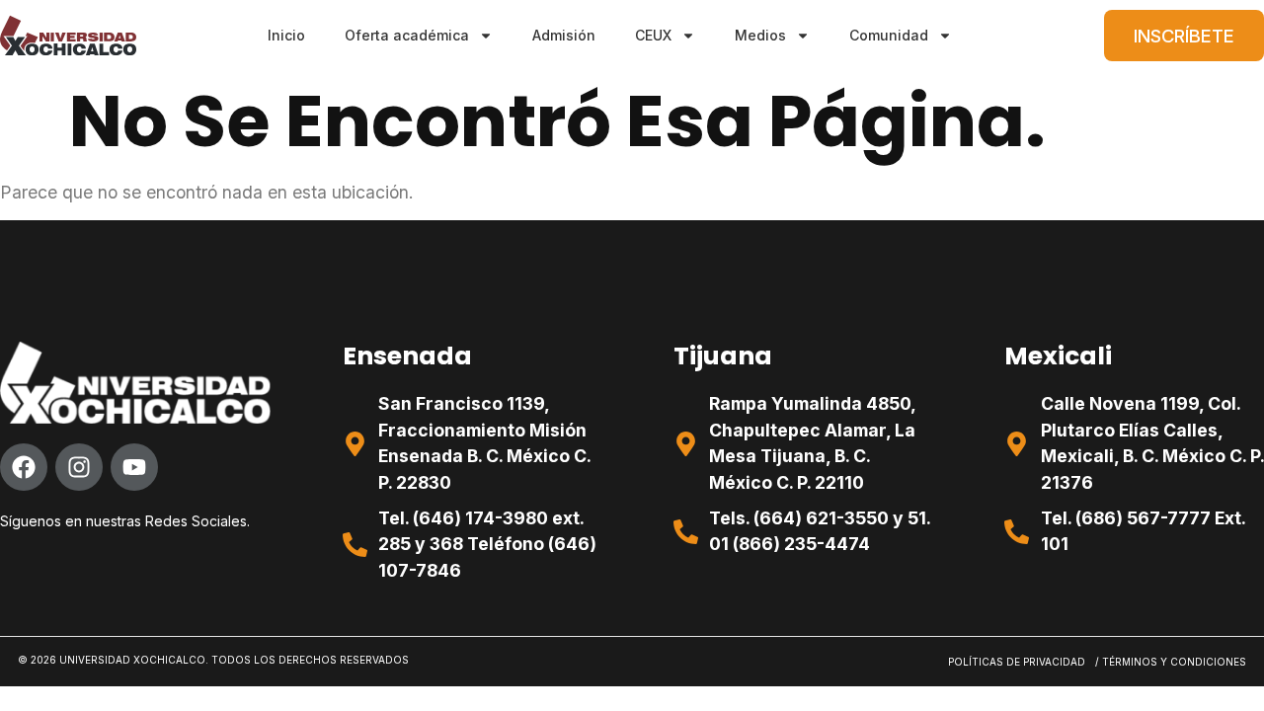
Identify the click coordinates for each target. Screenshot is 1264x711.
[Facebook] (23, 467)
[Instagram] (79, 467)
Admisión (563, 35)
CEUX (653, 35)
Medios (760, 35)
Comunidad (888, 35)
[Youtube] (134, 467)
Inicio (286, 35)
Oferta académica (407, 35)
